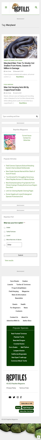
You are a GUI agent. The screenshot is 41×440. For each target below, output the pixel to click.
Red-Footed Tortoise (19, 334)
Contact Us (27, 138)
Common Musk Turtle (19, 361)
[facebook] (20, 397)
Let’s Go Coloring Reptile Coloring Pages (19, 191)
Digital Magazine (28, 407)
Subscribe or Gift (26, 403)
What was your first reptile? (14, 223)
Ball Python (25, 347)
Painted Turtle (19, 337)
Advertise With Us (13, 321)
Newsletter (19, 298)
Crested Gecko (19, 344)
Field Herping (8, 84)
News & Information (19, 295)
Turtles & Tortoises (23, 284)
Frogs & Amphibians (19, 288)
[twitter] (14, 397)
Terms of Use (24, 388)
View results (9, 260)
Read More (20, 77)
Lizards (10, 284)
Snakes (25, 281)
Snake (8, 227)
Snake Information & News (13, 60)
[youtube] (10, 397)
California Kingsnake (19, 354)
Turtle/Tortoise (11, 231)
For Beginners (15, 308)
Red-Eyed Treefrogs (19, 357)
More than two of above (13, 239)
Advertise (27, 140)
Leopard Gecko (19, 351)
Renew (18, 407)
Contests (19, 311)
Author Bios (27, 321)
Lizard (8, 235)
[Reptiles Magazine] (19, 13)
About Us (24, 317)
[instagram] (18, 397)
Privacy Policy (11, 388)
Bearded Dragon (19, 340)
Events (15, 304)
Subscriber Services (26, 411)
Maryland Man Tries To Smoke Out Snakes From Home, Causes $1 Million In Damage (19, 65)
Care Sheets (14, 281)
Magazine (25, 291)
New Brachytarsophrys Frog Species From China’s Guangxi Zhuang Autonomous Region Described (21, 185)
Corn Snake (13, 347)
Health (23, 304)
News (26, 308)
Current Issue (26, 135)
